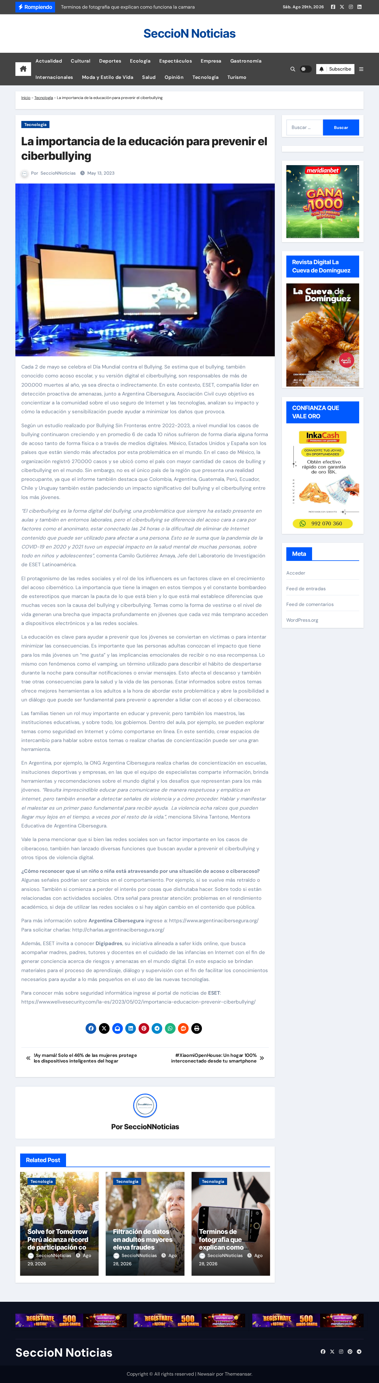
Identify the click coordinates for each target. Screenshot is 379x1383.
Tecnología (205, 77)
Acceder (295, 573)
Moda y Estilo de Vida (108, 77)
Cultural (80, 61)
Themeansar (238, 1374)
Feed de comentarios (310, 604)
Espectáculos (175, 61)
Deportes (110, 61)
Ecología (140, 61)
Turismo (237, 77)
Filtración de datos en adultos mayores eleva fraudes (143, 1239)
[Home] (23, 69)
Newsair (206, 1374)
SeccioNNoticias (58, 173)
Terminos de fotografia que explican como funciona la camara (228, 1243)
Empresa (211, 61)
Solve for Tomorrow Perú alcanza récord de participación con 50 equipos (59, 1243)
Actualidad (49, 61)
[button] (361, 69)
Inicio (25, 97)
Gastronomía (246, 61)
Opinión (174, 77)
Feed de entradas (306, 589)
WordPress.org (302, 620)
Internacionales (54, 77)
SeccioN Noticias (190, 33)
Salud (149, 77)
